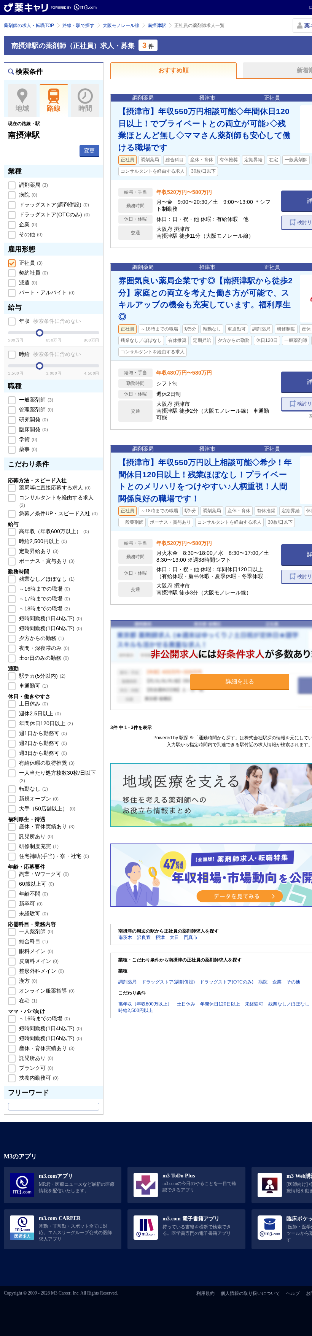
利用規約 (205, 1293)
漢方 (27, 981)
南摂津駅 (157, 25)
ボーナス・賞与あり (46, 561)
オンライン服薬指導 (46, 991)
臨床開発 (33, 429)
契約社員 (33, 273)
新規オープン (38, 799)
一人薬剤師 (35, 931)
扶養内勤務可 (38, 1078)
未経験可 (33, 913)
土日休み (33, 704)
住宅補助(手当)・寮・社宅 (53, 856)
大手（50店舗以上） (46, 808)
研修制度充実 (38, 846)
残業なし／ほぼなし (46, 579)
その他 (30, 234)
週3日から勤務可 (42, 753)
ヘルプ (293, 1293)
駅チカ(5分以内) (41, 676)
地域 (22, 108)
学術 (27, 439)
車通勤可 (33, 686)
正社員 (30, 263)
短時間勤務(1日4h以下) (50, 618)
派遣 (27, 283)
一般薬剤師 (35, 400)
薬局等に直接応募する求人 (54, 488)
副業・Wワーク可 (43, 874)
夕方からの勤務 (41, 638)
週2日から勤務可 (42, 743)
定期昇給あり (38, 551)
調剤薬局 (33, 185)
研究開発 (33, 419)
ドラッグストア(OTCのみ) (54, 214)
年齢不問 (33, 894)
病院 (27, 195)
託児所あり (35, 836)
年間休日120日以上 (45, 723)
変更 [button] (89, 151)
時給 (49, 354)
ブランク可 (35, 1068)
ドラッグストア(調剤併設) (53, 205)
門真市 (190, 937)
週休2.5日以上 (39, 713)
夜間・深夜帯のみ (43, 648)
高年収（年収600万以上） (53, 531)
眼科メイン (35, 951)
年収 (49, 321)
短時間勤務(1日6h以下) (50, 628)
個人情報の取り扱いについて (250, 1293)
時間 (85, 108)
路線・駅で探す (78, 25)
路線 (53, 108)
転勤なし (33, 789)
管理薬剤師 (35, 410)
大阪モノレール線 (121, 25)
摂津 (160, 937)
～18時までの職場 (44, 608)
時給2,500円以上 (42, 541)
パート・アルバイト (46, 292)
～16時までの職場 (44, 589)
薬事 (27, 449)
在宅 (27, 1001)
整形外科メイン (41, 971)
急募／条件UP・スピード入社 (58, 513)
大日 (174, 937)
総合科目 (33, 941)
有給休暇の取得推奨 (46, 763)
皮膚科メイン (38, 961)
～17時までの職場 (44, 599)
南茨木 (125, 937)
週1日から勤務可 (42, 733)
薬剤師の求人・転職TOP (29, 25)
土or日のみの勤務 (43, 658)
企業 (27, 224)
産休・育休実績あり (46, 826)
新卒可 (30, 904)
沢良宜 (144, 937)
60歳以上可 (36, 884)
